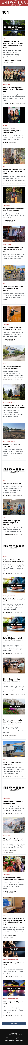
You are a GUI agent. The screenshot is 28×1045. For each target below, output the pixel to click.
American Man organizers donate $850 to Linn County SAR (13, 90)
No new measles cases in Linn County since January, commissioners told (13, 722)
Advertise (8, 1038)
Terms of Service (9, 1040)
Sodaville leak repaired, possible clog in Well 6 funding (11, 523)
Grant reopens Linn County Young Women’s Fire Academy (13, 288)
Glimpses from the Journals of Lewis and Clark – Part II (13, 840)
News (4, 166)
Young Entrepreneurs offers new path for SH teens (13, 210)
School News (7, 244)
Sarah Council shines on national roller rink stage (12, 328)
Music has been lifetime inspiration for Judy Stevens (13, 879)
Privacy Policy (16, 1038)
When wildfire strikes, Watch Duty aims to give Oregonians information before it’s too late (14, 921)
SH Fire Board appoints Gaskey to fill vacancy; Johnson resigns (11, 681)
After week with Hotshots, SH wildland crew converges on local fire (14, 171)
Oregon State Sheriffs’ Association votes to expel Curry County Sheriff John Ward (13, 44)
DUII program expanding (12, 483)
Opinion (5, 556)
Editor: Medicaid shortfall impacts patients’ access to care (13, 640)
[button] (3, 3)
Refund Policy (19, 1040)
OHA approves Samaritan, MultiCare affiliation (12, 367)
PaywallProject (19, 1034)
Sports (5, 125)
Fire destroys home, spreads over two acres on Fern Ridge (14, 406)
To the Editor (12, 596)
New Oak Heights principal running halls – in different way (13, 249)
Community (6, 84)
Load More (14, 1023)
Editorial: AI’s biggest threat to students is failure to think (13, 561)
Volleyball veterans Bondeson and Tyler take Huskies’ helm (12, 131)
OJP (4, 38)
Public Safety (11, 402)
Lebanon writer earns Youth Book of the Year (13, 803)
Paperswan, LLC (15, 1033)
